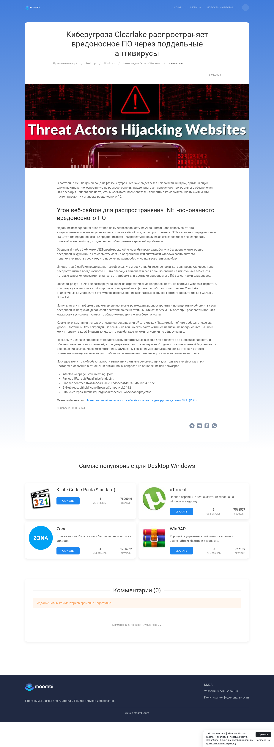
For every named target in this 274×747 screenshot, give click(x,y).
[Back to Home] (32, 7)
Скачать (68, 500)
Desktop (91, 63)
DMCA (208, 685)
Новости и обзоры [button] (220, 7)
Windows (109, 63)
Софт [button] (177, 7)
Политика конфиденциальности (226, 697)
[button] (245, 7)
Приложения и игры (65, 63)
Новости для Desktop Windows (141, 63)
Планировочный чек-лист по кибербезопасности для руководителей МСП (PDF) (141, 400)
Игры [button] (194, 7)
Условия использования (221, 691)
